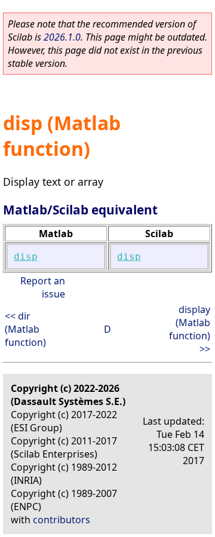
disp (26, 256)
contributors (61, 519)
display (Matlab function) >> (189, 329)
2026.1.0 (62, 37)
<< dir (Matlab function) (25, 329)
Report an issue (42, 287)
